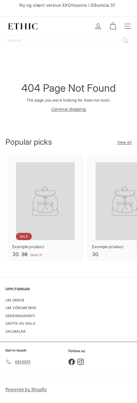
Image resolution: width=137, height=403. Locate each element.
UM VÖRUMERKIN (20, 308)
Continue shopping (68, 109)
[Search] (125, 40)
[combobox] (68, 40)
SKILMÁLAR (15, 331)
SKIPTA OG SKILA (20, 323)
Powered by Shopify (26, 389)
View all (124, 142)
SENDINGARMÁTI (20, 316)
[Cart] (112, 26)
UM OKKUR (14, 300)
